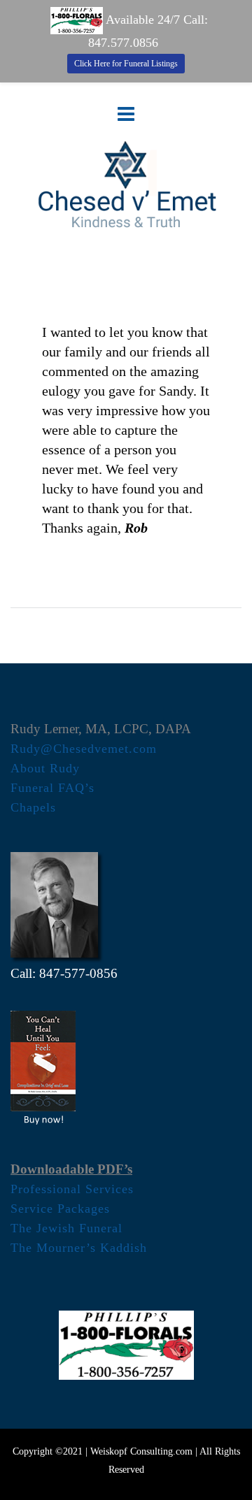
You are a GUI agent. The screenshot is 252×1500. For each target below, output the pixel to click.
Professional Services (72, 1189)
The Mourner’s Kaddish (78, 1248)
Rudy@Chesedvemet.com (83, 749)
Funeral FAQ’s (52, 788)
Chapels (33, 807)
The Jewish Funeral (66, 1228)
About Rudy (45, 768)
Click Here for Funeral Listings (126, 63)
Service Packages (60, 1209)
